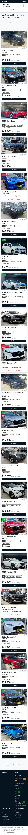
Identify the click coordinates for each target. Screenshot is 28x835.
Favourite (20, 48)
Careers (17, 812)
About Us (17, 811)
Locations (23, 1)
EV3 (16, 790)
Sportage (17, 782)
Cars (3, 775)
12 (19, 764)
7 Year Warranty (6, 818)
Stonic (16, 775)
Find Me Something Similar (14, 199)
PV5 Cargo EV (18, 802)
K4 (15, 800)
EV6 (16, 795)
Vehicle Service (5, 813)
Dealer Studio (10, 832)
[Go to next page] (23, 764)
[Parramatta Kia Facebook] (3, 1)
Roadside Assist (6, 822)
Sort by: (13, 28)
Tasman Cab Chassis (20, 805)
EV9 (16, 797)
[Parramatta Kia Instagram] (4, 1)
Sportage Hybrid (19, 783)
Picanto (17, 798)
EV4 (16, 792)
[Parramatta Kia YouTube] (6, 1)
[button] (25, 5)
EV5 (16, 793)
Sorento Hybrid (19, 787)
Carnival (17, 788)
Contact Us (18, 814)
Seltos (16, 777)
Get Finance (14, 63)
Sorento (17, 785)
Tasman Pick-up (19, 803)
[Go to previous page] (5, 764)
